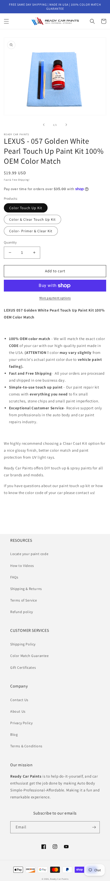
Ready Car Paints (59, 878)
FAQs (14, 577)
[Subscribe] (94, 827)
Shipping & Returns (26, 588)
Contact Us (19, 700)
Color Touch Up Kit (25, 208)
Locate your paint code (29, 553)
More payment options (55, 298)
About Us (18, 711)
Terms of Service (23, 600)
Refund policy (21, 611)
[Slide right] (66, 124)
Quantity (10, 242)
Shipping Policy (23, 644)
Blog (14, 734)
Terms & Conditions (26, 746)
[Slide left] (43, 124)
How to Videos (22, 565)
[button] (6, 21)
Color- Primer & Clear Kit (30, 231)
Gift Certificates (23, 667)
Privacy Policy (21, 723)
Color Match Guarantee (29, 655)
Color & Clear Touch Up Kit (32, 219)
